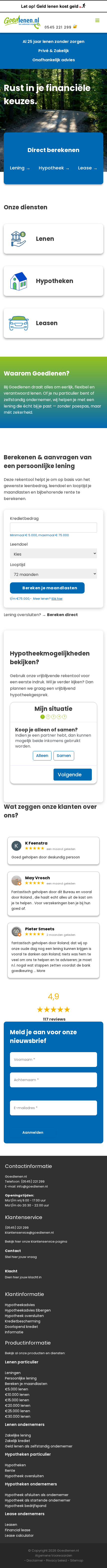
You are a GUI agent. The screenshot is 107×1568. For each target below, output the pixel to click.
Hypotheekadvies (20, 1304)
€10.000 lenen (17, 1394)
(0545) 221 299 (33, 1181)
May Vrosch (37, 878)
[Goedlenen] (21, 20)
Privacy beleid (56, 1560)
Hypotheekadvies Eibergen (28, 1310)
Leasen (11, 1524)
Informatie (14, 1332)
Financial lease (17, 1530)
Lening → (20, 168)
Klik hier (57, 598)
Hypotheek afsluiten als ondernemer (36, 1494)
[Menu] (97, 20)
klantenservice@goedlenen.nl (29, 1232)
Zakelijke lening (18, 1435)
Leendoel (19, 544)
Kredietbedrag (24, 518)
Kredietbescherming (22, 1321)
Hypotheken (15, 1465)
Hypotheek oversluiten (24, 1315)
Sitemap (76, 1560)
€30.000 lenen (17, 1416)
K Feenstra (36, 843)
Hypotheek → (54, 168)
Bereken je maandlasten (26, 1383)
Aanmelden (32, 1132)
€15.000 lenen (17, 1400)
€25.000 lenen (17, 1411)
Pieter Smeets (39, 929)
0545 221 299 (58, 27)
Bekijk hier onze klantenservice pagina (36, 1241)
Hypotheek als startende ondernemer (37, 1500)
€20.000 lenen (17, 1405)
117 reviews (54, 1019)
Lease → (88, 168)
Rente (10, 1470)
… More (39, 971)
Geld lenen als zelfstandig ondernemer (38, 1446)
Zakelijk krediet (17, 1440)
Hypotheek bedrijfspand (25, 1505)
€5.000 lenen (16, 1389)
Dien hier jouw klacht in (23, 1277)
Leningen (13, 1372)
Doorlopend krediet (21, 1326)
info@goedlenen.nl (32, 1186)
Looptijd (17, 564)
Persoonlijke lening (21, 1378)
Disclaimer (35, 1560)
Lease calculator (19, 1535)
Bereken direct (62, 615)
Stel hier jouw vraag (21, 1256)
